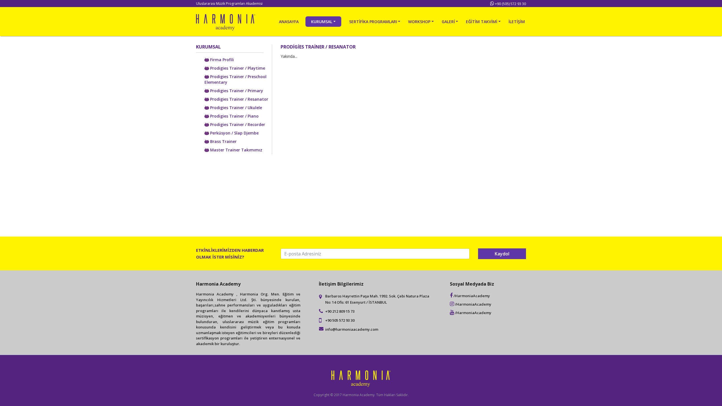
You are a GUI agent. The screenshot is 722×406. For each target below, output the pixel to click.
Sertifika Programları (373, 21)
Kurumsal (321, 21)
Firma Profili (221, 59)
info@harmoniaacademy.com (351, 329)
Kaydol (502, 254)
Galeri (448, 21)
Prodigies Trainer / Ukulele (235, 107)
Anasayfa (289, 21)
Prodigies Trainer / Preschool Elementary (235, 79)
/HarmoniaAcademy (471, 295)
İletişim (517, 21)
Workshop (419, 21)
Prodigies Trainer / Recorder (237, 124)
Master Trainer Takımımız (235, 150)
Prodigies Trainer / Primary (236, 90)
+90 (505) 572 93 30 (510, 3)
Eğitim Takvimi (481, 21)
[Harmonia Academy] (225, 21)
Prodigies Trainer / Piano (234, 116)
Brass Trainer (223, 141)
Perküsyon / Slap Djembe (234, 133)
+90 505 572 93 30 (340, 320)
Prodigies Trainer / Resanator (238, 99)
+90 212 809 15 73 (340, 311)
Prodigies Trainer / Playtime (237, 68)
